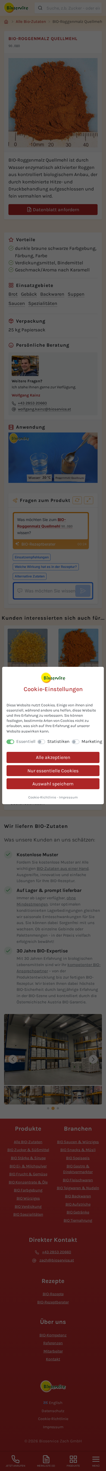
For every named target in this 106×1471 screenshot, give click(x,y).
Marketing (92, 741)
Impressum (68, 797)
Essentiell (25, 741)
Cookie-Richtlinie (42, 797)
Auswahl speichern (53, 783)
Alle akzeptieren (53, 757)
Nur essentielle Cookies (53, 770)
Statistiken (58, 741)
